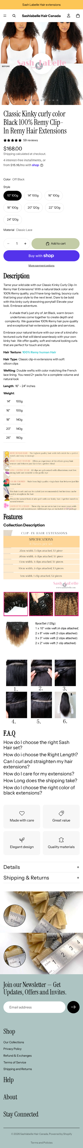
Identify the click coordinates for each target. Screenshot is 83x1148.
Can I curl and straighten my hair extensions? (38, 764)
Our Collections (13, 1042)
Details (11, 867)
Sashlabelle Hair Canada (34, 1133)
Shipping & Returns (26, 878)
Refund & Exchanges (17, 1056)
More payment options (41, 265)
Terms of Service (14, 1062)
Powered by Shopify (60, 1133)
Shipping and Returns (17, 1069)
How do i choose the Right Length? (40, 755)
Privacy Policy (12, 1049)
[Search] (14, 15)
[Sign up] (73, 1007)
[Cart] (78, 15)
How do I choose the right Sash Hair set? (36, 745)
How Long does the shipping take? (40, 780)
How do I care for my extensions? (38, 774)
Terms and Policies (42, 1142)
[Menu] (5, 16)
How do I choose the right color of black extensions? (39, 790)
